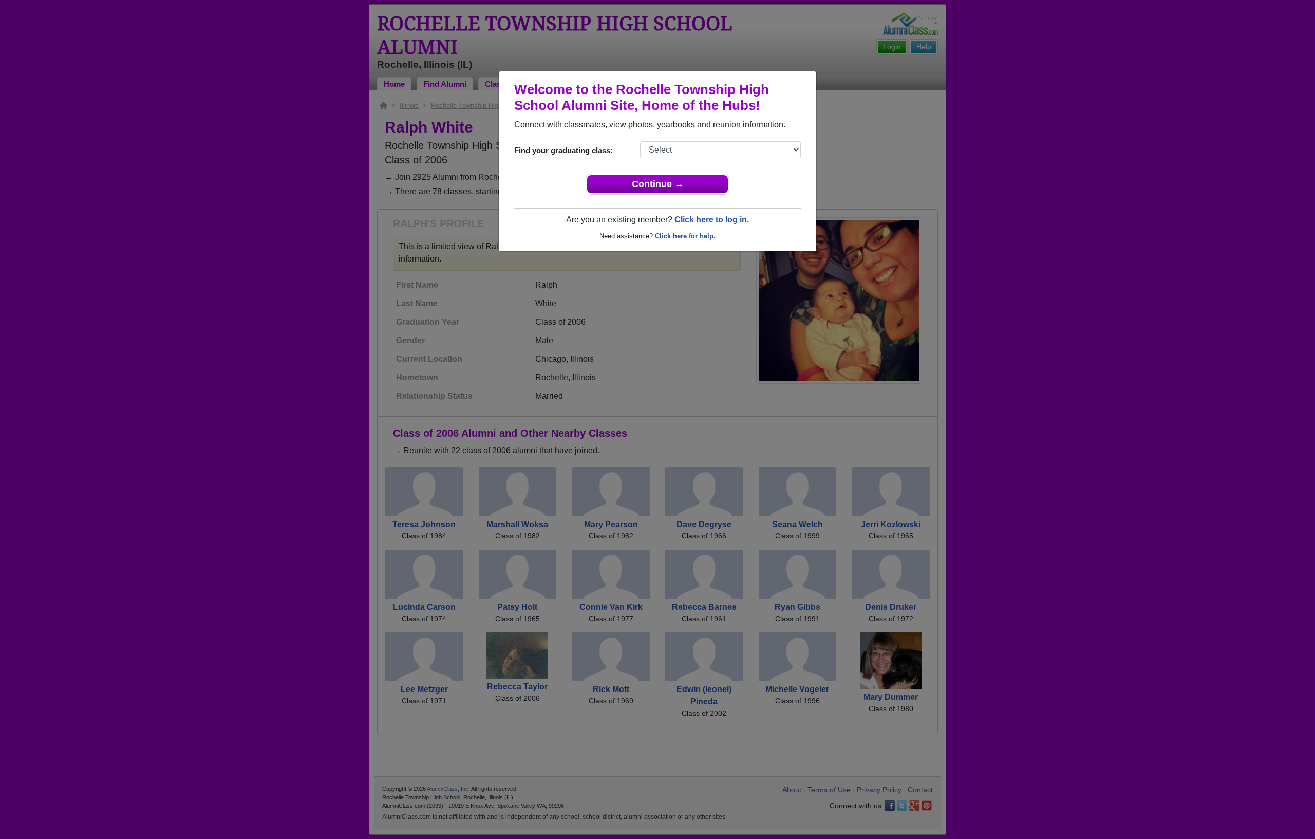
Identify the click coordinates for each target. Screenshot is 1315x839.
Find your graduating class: (563, 150)
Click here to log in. (711, 219)
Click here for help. (685, 236)
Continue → (658, 184)
